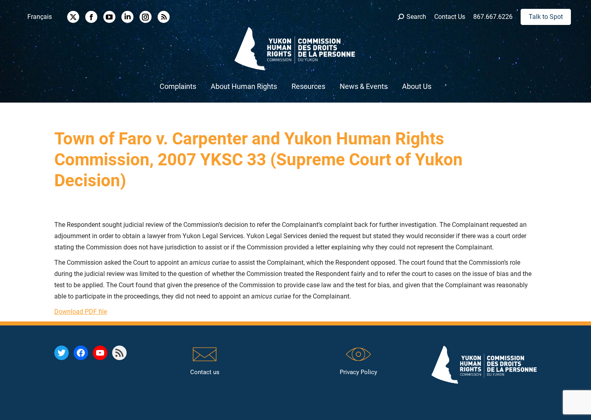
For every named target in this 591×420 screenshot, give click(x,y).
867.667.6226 (493, 17)
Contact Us (449, 17)
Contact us (205, 372)
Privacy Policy (358, 372)
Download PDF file (80, 311)
